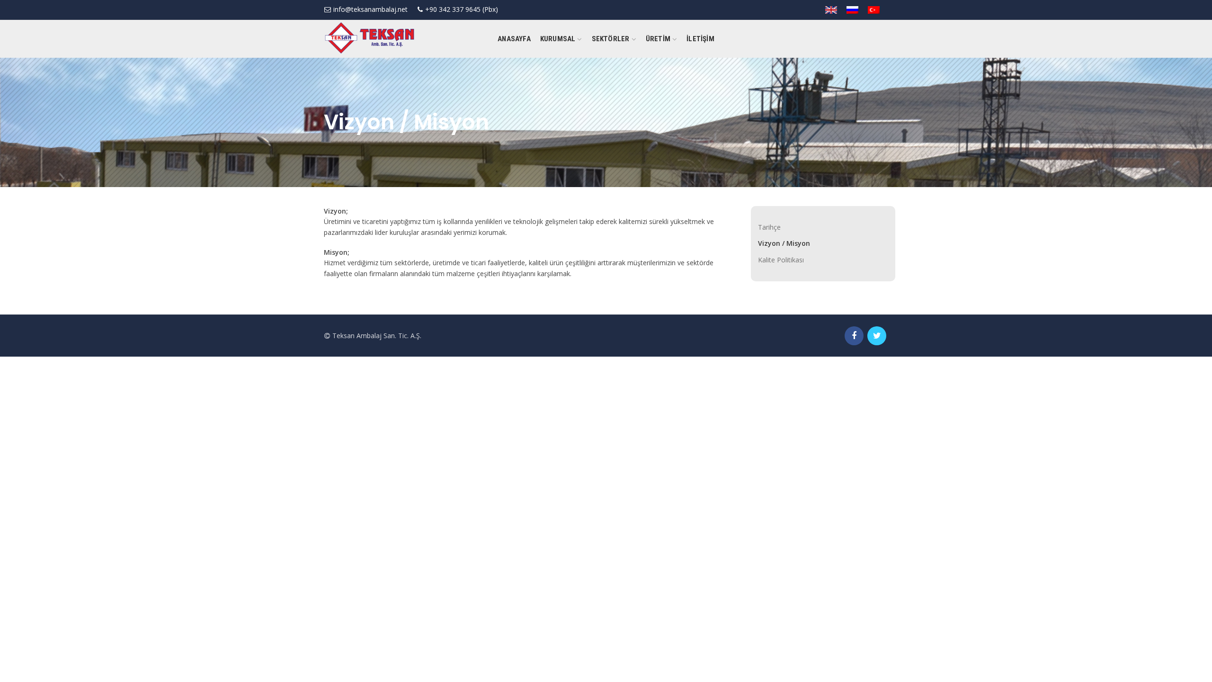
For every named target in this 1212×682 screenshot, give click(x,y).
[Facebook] (854, 335)
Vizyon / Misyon (784, 243)
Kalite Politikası (781, 259)
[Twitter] (876, 335)
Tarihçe (769, 227)
